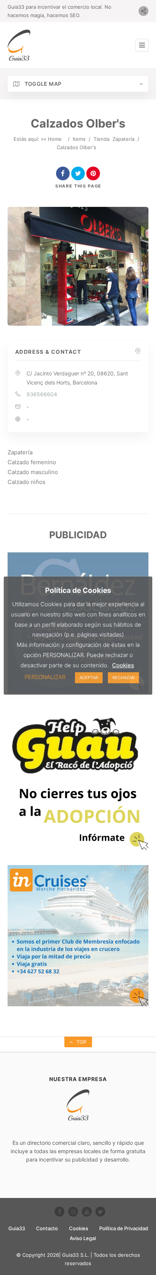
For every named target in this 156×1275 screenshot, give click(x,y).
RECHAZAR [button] (123, 677)
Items (79, 139)
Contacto (47, 1228)
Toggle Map (42, 83)
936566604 (42, 394)
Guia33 (16, 1228)
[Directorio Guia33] (19, 45)
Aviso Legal (83, 1238)
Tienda (101, 139)
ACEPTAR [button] (89, 677)
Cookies (78, 1228)
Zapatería (123, 139)
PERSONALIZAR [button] (45, 677)
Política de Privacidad (123, 1228)
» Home (53, 139)
